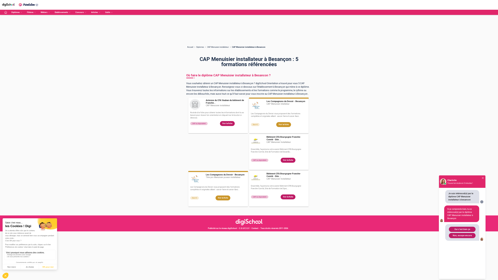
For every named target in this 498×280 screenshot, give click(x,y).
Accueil (190, 47)
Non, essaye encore (462, 235)
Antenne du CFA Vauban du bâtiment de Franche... (225, 101)
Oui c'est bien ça (462, 229)
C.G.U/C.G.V (244, 228)
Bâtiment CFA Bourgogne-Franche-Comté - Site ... (284, 138)
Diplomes (200, 47)
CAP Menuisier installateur (218, 47)
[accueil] (5, 12)
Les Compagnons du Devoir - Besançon (286, 101)
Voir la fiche (227, 123)
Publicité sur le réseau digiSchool (222, 228)
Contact (254, 228)
